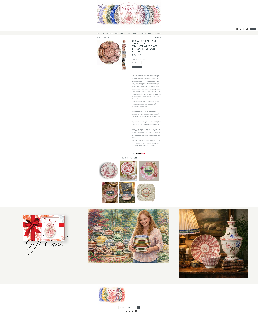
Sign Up (122, 307)
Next (160, 37)
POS (145, 294)
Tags (98, 37)
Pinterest (243, 29)
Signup (3, 28)
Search (125, 282)
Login (159, 33)
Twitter (237, 29)
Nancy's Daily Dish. (139, 294)
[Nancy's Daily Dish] (129, 0)
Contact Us (135, 33)
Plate (108, 37)
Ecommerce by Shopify (154, 294)
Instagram (246, 29)
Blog (116, 33)
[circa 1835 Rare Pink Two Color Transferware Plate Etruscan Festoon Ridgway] (109, 40)
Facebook (233, 29)
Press (129, 33)
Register (156, 33)
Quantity (134, 62)
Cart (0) (253, 29)
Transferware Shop (107, 33)
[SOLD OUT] (149, 161)
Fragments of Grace (146, 33)
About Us (122, 33)
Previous (156, 37)
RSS (240, 29)
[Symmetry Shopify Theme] (44, 256)
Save (143, 153)
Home (98, 33)
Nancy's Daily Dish (140, 59)
